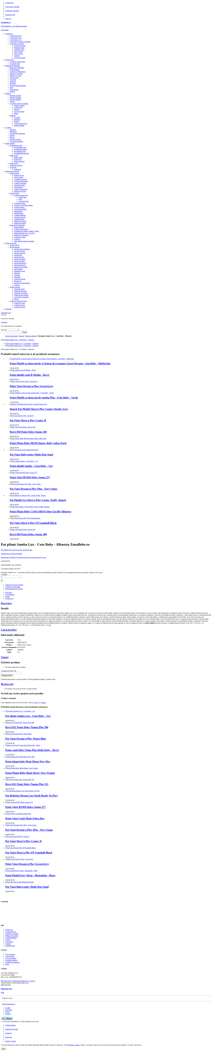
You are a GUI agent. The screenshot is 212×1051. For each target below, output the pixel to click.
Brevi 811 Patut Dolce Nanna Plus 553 (26, 784)
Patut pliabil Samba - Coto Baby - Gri (31, 466)
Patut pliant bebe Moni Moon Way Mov (27, 761)
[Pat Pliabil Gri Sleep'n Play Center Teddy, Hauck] (28, 495)
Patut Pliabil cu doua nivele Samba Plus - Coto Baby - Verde (44, 397)
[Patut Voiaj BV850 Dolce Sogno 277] (23, 473)
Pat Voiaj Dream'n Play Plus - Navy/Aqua (33, 488)
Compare (4, 322)
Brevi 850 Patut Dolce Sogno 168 (28, 431)
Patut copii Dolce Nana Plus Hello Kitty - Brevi (32, 750)
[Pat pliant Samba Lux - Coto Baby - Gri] (20, 711)
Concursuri (9, 942)
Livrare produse (10, 958)
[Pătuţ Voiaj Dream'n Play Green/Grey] (24, 381)
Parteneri (8, 1033)
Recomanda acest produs (14, 589)
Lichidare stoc (10, 946)
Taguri (7, 596)
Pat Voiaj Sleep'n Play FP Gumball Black (33, 522)
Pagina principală (11, 336)
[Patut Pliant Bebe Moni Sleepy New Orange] (21, 768)
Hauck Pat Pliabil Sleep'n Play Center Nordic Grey (39, 409)
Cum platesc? (10, 956)
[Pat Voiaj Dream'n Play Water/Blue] (18, 734)
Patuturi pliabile (31, 336)
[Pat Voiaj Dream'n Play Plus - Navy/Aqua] (25, 484)
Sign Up (8, 19)
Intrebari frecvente (11, 1029)
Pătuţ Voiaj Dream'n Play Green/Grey (31, 386)
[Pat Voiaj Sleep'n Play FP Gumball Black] (25, 518)
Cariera (7, 940)
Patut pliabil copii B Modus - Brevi (29, 374)
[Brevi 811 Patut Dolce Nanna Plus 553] (19, 780)
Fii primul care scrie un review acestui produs (16, 550)
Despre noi (9, 930)
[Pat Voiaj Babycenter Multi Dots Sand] (24, 450)
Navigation (5, 30)
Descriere (8, 592)
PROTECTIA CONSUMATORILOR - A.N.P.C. (18, 981)
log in (36, 703)
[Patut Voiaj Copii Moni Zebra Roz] (18, 814)
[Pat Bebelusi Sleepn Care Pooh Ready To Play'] (22, 791)
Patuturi (22, 336)
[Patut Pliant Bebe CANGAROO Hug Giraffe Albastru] (30, 507)
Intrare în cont (10, 15)
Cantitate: (4, 574)
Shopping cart (6, 313)
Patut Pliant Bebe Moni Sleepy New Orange (30, 772)
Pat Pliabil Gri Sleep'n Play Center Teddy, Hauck (38, 500)
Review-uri (9, 598)
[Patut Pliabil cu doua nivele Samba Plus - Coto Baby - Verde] (32, 393)
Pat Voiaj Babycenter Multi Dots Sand (31, 454)
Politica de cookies (11, 936)
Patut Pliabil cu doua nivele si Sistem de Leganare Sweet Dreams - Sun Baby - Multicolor (60, 363)
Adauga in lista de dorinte (14, 585)
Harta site (8, 1037)
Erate (7, 964)
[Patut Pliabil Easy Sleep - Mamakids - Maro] (21, 871)
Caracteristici (9, 594)
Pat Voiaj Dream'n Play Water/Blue (25, 738)
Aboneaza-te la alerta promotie (11, 554)
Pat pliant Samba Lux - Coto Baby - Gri (27, 715)
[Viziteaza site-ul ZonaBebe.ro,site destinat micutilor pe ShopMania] (7, 1019)
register (43, 703)
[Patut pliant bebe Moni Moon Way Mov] (20, 757)
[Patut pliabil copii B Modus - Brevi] (23, 370)
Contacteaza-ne (10, 932)
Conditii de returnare (12, 962)
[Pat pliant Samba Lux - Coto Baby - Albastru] (21, 343)
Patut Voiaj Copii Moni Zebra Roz (24, 818)
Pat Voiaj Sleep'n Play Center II (28, 420)
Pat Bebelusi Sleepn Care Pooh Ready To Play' (31, 795)
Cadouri (8, 944)
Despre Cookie (10, 1041)
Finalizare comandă (12, 11)
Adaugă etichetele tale (8, 671)
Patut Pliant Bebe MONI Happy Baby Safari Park (38, 443)
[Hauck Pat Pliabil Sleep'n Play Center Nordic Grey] (28, 404)
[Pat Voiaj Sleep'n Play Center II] (21, 416)
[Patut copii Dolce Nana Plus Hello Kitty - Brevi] (22, 745)
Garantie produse (11, 960)
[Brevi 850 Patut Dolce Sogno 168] (22, 427)
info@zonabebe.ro (8, 1004)
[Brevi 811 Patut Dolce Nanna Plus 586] (19, 722)
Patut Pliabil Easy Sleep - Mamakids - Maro (30, 875)
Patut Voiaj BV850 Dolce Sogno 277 (30, 477)
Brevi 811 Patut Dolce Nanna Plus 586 (26, 727)
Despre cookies (74, 1045)
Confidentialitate (11, 938)
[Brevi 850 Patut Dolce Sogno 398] (22, 530)
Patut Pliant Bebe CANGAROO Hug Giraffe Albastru (40, 511)
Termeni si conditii (11, 934)
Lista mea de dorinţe (12, 7)
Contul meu (9, 3)
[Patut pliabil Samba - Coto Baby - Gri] (24, 461)
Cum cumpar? (10, 954)
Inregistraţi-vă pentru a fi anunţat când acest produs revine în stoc (23, 557)
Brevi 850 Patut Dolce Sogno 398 (28, 534)
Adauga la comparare (12, 587)
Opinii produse (10, 1025)
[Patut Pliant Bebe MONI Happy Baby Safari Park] (28, 438)
